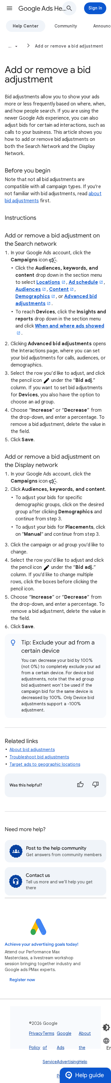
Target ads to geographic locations (44, 764)
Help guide (89, 1075)
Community (65, 26)
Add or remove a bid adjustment (69, 46)
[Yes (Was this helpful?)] (80, 785)
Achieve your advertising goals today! (41, 944)
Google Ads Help (42, 8)
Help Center (25, 26)
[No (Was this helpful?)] (96, 785)
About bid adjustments (32, 749)
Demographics (32, 296)
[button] (9, 8)
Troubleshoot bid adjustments (39, 757)
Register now (22, 979)
